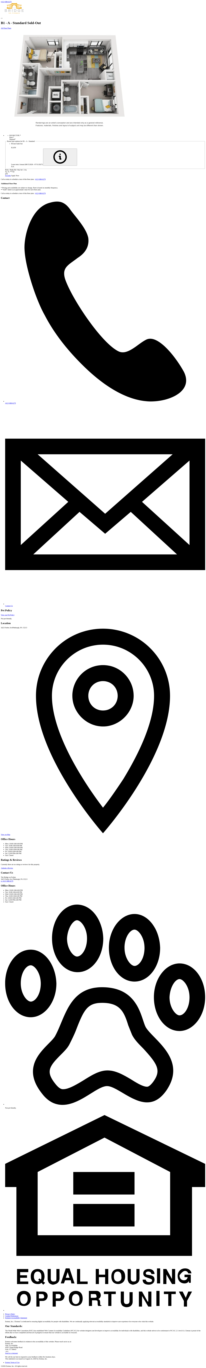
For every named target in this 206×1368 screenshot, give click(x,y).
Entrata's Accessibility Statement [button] (16, 1318)
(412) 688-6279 (6, 2)
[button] (105, 1104)
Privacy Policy (10, 1314)
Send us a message (11, 1353)
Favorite (8, 176)
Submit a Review (7, 868)
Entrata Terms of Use (12, 1362)
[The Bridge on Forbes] (14, 14)
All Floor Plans (6, 28)
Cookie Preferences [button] (11, 1316)
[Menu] (2, 18)
